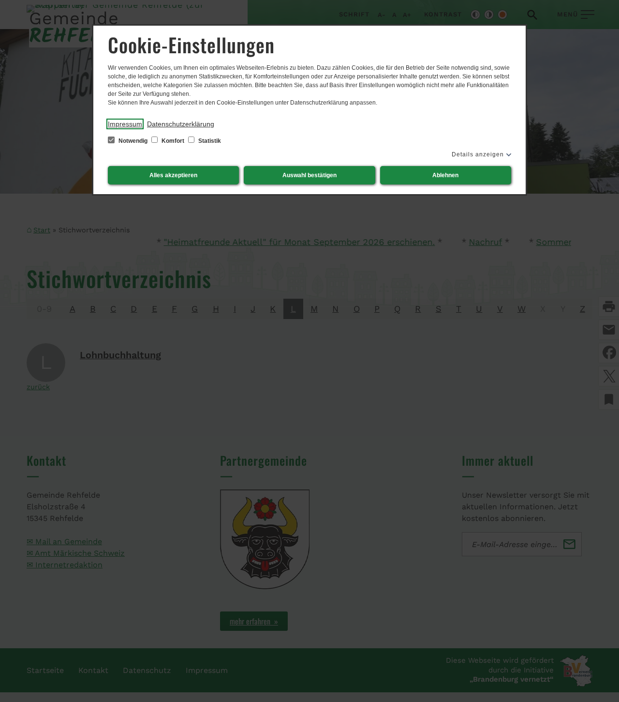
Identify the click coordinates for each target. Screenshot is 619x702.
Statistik (209, 140)
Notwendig (133, 140)
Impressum (125, 124)
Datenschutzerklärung (180, 124)
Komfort (173, 140)
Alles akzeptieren (173, 175)
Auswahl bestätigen (309, 175)
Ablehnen (445, 175)
